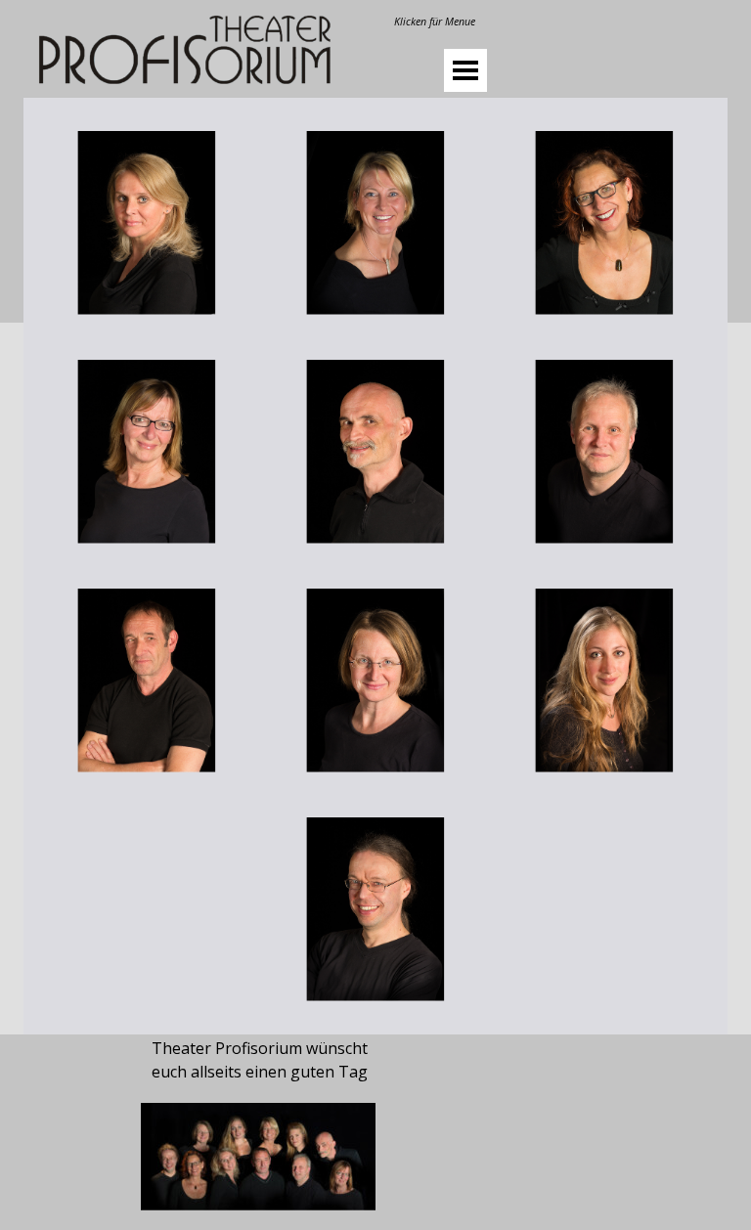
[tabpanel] (434, 20)
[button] (146, 223)
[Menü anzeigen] (465, 70)
